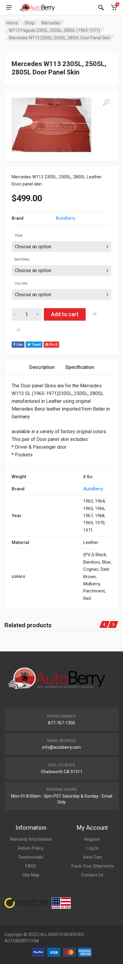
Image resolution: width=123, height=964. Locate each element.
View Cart (92, 857)
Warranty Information (31, 839)
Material (22, 259)
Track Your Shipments (92, 866)
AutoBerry (65, 218)
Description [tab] (42, 367)
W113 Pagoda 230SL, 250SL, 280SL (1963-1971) (54, 30)
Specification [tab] (79, 367)
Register (92, 839)
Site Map (30, 875)
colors (21, 284)
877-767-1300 (61, 722)
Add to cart (65, 314)
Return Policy (31, 848)
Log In (92, 848)
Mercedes (50, 23)
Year (19, 236)
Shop (30, 23)
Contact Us (92, 875)
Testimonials (30, 857)
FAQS (30, 866)
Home (12, 23)
